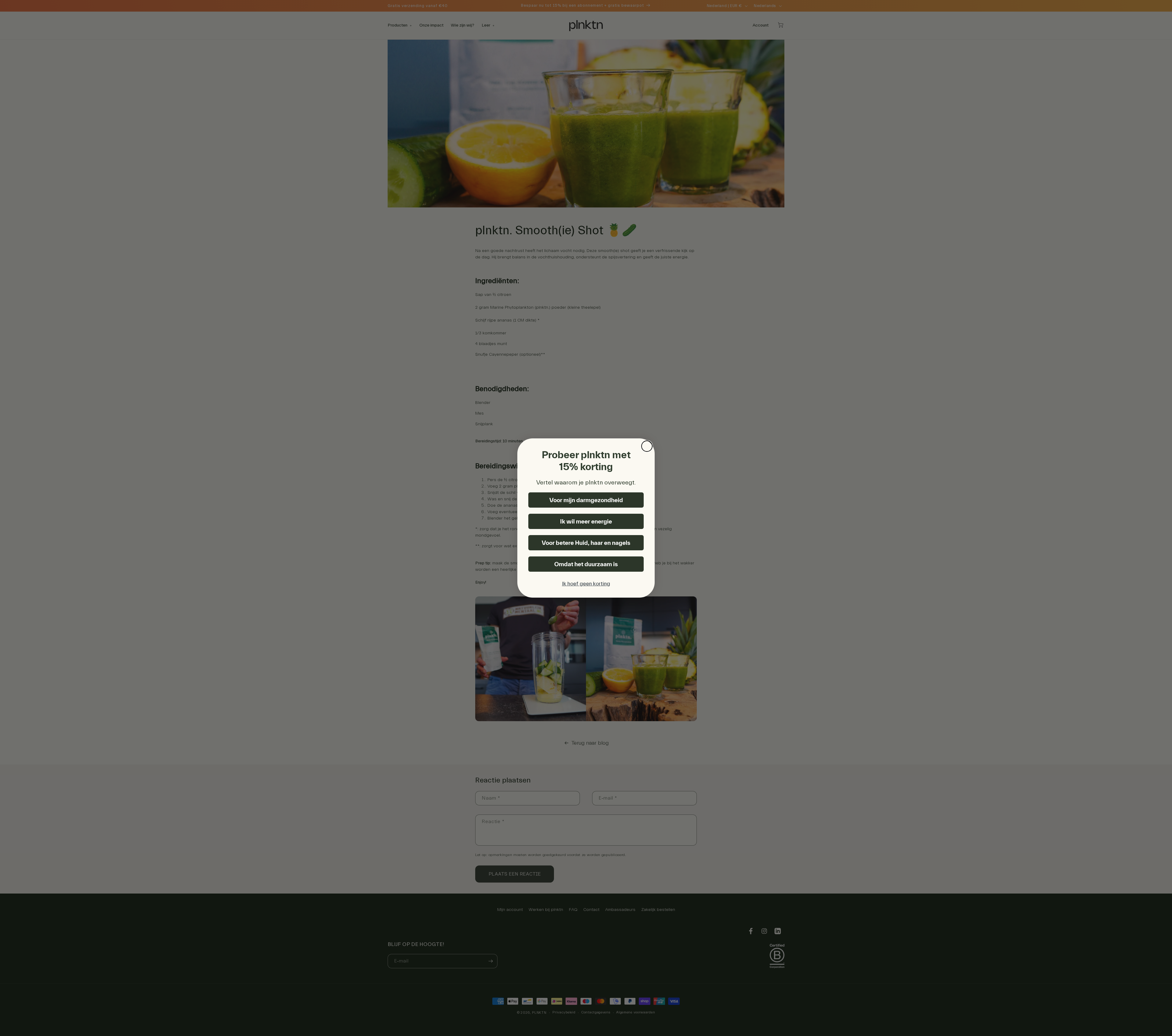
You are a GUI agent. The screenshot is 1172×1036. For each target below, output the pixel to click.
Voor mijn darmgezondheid (586, 500)
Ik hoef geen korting (586, 584)
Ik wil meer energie (586, 521)
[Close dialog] (647, 446)
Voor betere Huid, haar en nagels (586, 542)
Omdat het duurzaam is (586, 564)
